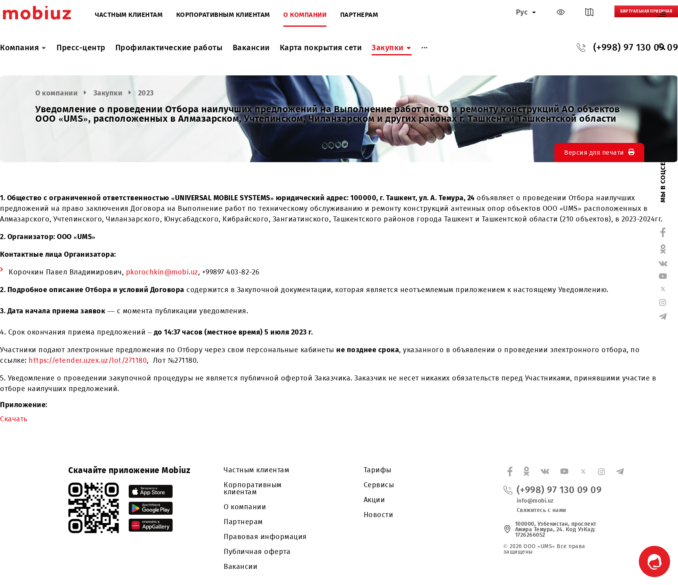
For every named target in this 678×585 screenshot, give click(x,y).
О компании (304, 15)
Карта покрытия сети (321, 47)
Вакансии (251, 47)
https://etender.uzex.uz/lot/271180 (88, 360)
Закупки (388, 47)
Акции (374, 499)
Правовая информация (265, 536)
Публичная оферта (257, 551)
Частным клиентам (128, 15)
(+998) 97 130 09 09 (559, 489)
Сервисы (379, 485)
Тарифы (378, 470)
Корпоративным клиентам (223, 15)
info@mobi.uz (535, 500)
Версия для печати (594, 152)
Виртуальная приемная (646, 11)
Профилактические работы (169, 47)
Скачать (13, 419)
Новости (379, 514)
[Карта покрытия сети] (589, 14)
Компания (19, 47)
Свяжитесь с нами (541, 510)
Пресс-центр (81, 47)
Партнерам (359, 15)
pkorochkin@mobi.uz (162, 272)
